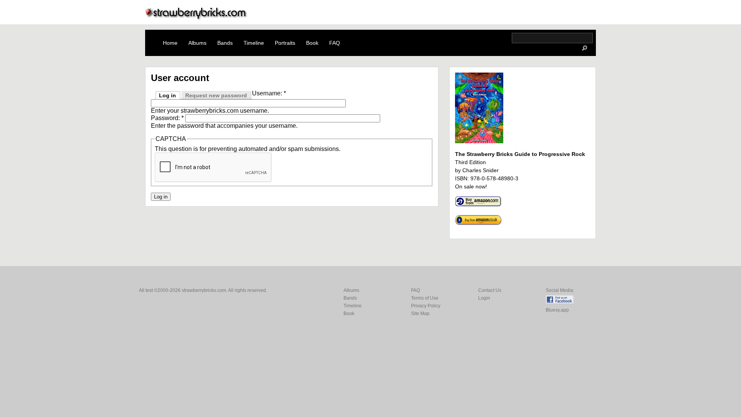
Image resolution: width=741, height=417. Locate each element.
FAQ (334, 43)
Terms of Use (424, 298)
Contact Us (489, 290)
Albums (197, 43)
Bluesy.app (557, 310)
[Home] (196, 18)
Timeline (254, 43)
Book (312, 43)
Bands (225, 43)
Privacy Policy (425, 306)
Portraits (285, 43)
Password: (167, 118)
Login (484, 298)
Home (170, 43)
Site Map (420, 313)
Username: (269, 93)
